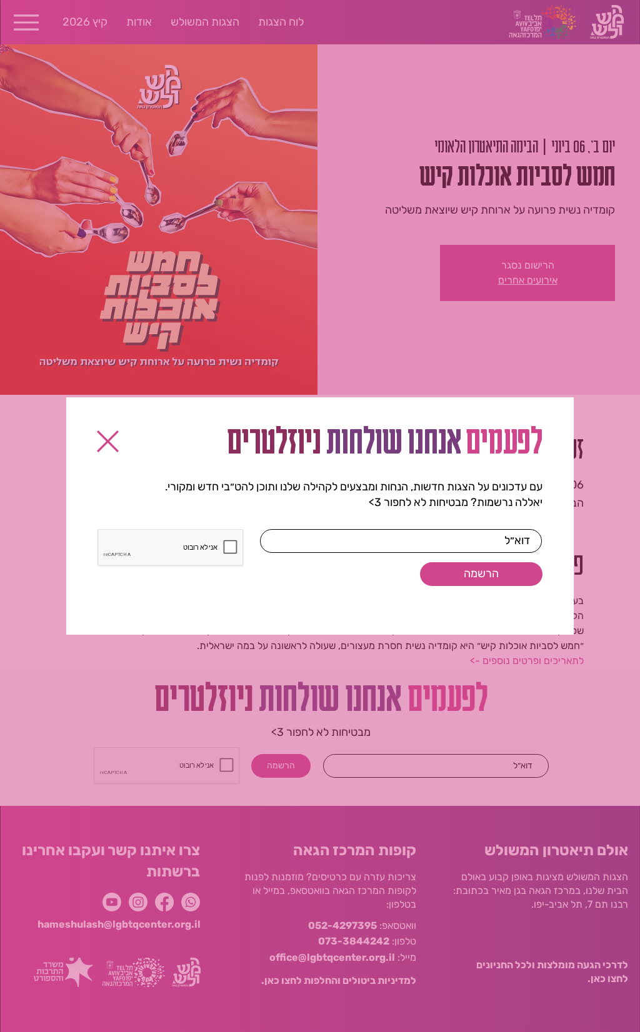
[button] (108, 441)
